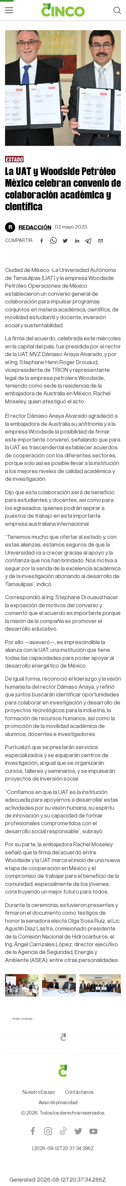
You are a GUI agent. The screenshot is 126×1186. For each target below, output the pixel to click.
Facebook (33, 1131)
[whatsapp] (53, 241)
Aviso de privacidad (58, 1102)
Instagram (48, 1131)
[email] (100, 241)
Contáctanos (79, 1092)
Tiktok (63, 1131)
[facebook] (42, 241)
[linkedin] (77, 241)
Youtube (93, 1131)
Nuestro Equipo (39, 1092)
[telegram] (89, 241)
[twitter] (65, 241)
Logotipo (63, 10)
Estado (14, 159)
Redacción (34, 227)
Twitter (78, 1131)
